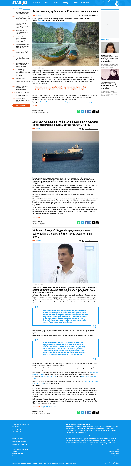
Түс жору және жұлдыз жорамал (20, 449)
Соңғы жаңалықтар (21, 105)
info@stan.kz (16, 426)
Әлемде (65, 3)
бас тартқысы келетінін (48, 377)
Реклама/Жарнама (19, 441)
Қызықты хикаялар (58, 463)
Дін (118, 449)
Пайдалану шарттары (20, 444)
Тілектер (14, 451)
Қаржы (46, 3)
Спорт (75, 3)
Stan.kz (40, 20)
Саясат (56, 3)
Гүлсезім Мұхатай (37, 221)
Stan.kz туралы (17, 438)
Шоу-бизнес (85, 3)
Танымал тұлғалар (114, 451)
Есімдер (14, 456)
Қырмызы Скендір (37, 411)
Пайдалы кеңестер (71, 463)
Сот (42, 407)
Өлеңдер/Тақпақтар (17, 453)
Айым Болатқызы (37, 110)
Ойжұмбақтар (115, 453)
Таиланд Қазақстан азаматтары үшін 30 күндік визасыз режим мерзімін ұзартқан (66, 102)
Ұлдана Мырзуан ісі (49, 407)
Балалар (116, 456)
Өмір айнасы (37, 3)
